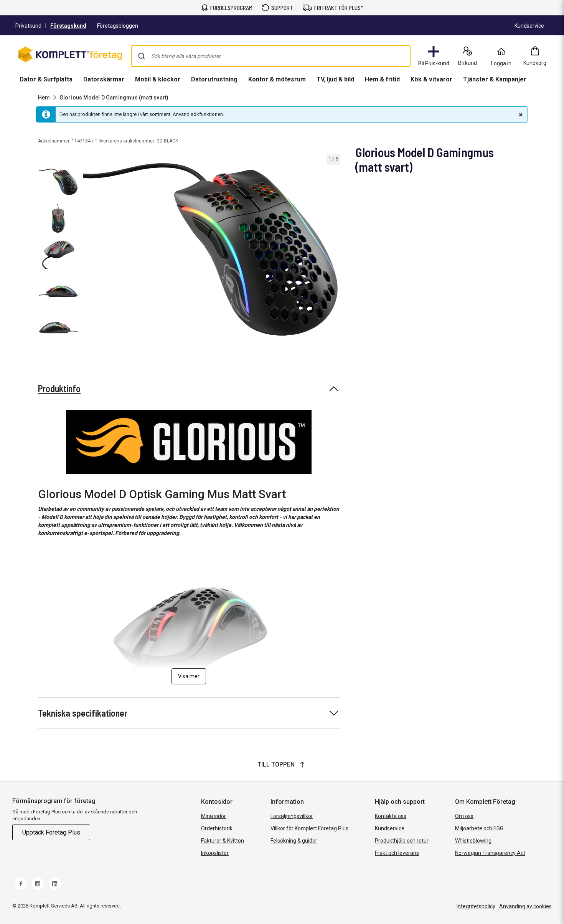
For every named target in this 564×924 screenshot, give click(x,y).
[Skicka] (141, 56)
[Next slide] (333, 251)
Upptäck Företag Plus (51, 832)
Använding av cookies (525, 906)
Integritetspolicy (476, 906)
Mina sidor (213, 816)
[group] (210, 249)
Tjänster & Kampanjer (494, 79)
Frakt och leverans (397, 853)
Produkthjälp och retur (402, 841)
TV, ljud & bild (335, 79)
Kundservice (389, 828)
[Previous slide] (87, 251)
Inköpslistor (215, 853)
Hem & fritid (382, 79)
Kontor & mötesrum (277, 79)
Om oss (464, 816)
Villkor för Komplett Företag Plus (309, 828)
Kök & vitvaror (431, 79)
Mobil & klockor (157, 79)
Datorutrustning (214, 79)
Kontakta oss (390, 816)
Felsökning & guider (293, 841)
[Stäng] (520, 114)
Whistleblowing (473, 841)
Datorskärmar (103, 79)
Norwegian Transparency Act (490, 853)
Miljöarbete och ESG (479, 828)
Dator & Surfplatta (46, 79)
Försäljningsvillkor (291, 816)
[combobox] (271, 56)
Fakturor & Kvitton (222, 841)
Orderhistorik (217, 828)
